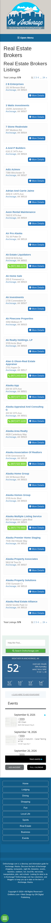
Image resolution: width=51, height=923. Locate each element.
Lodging (26, 789)
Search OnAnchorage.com (26, 651)
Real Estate (25, 826)
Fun (25, 808)
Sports (25, 820)
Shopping (25, 802)
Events (25, 838)
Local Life (25, 814)
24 (44, 77)
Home (25, 783)
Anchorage (11, 90)
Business (25, 832)
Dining (25, 796)
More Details (38, 95)
